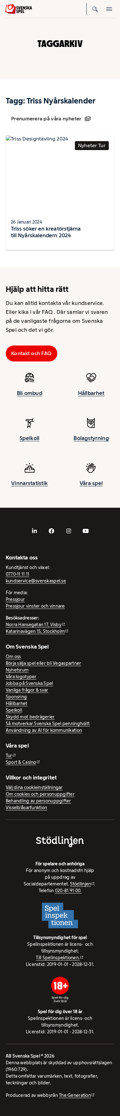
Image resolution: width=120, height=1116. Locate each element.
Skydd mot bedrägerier (30, 717)
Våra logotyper (21, 676)
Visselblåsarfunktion (26, 807)
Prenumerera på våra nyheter (46, 119)
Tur (9, 755)
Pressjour (15, 599)
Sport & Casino (21, 762)
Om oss (13, 656)
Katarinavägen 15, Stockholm (35, 631)
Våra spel (91, 483)
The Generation (75, 1095)
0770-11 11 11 (17, 574)
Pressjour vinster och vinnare (35, 606)
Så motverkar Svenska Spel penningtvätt (48, 723)
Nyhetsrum (17, 670)
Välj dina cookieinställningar (34, 787)
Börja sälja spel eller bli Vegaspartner (43, 663)
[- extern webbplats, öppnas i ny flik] (34, 531)
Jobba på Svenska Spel (29, 683)
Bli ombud (29, 393)
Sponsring (16, 697)
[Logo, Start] (18, 9)
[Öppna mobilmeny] (109, 9)
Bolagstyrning (91, 438)
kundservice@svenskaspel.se (36, 581)
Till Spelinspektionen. (58, 957)
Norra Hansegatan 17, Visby (33, 624)
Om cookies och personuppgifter (40, 794)
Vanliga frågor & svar (27, 690)
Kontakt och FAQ (31, 353)
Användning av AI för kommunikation (44, 730)
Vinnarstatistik (29, 483)
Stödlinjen (80, 884)
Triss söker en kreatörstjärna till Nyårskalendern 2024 (46, 232)
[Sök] (95, 9)
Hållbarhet (91, 393)
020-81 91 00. (68, 890)
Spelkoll (29, 438)
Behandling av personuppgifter (38, 801)
